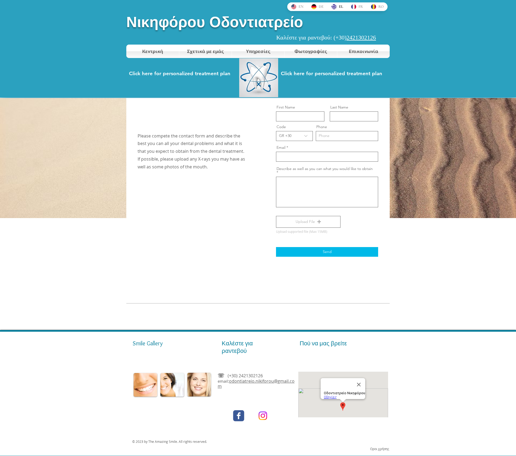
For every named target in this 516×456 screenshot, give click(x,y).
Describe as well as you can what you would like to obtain (325, 169)
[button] (308, 222)
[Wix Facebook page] (238, 415)
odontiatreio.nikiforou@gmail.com (256, 383)
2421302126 (361, 37)
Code (281, 127)
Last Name (339, 107)
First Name (286, 107)
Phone (321, 127)
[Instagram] (262, 415)
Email (281, 147)
